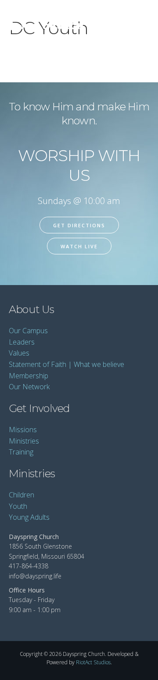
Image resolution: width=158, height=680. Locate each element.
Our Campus (28, 330)
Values (19, 353)
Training (21, 452)
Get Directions (79, 225)
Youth (18, 506)
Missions (23, 429)
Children (21, 495)
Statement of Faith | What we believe (66, 364)
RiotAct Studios (93, 662)
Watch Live (79, 246)
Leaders (22, 342)
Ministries (24, 441)
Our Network (29, 386)
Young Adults (29, 517)
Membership (28, 376)
